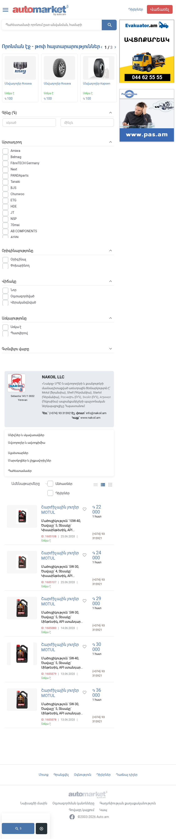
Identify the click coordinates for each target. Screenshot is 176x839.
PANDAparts (19, 175)
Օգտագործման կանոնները (73, 803)
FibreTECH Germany (25, 163)
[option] (20, 79)
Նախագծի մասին (33, 803)
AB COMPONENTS (24, 231)
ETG (13, 200)
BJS (13, 188)
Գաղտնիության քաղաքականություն (128, 803)
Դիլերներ (135, 9)
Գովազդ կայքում (81, 810)
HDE (14, 206)
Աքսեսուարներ (18, 453)
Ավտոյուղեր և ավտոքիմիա (26, 442)
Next (14, 169)
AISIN (15, 237)
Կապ (103, 810)
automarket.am (41, 10)
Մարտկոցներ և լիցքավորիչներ (29, 460)
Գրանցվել (61, 774)
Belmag (16, 157)
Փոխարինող (20, 265)
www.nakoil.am (90, 417)
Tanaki (15, 181)
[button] (101, 47)
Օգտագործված (22, 296)
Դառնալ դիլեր (127, 774)
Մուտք (43, 774)
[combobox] (27, 483)
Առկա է (16, 327)
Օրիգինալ (18, 259)
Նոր (13, 290)
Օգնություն (82, 774)
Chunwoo (17, 194)
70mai (15, 225)
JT (12, 212)
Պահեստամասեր (20, 471)
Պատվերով (19, 333)
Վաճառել (159, 9)
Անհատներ (63, 484)
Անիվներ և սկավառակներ (26, 435)
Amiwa (15, 151)
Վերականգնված (23, 302)
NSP (14, 219)
